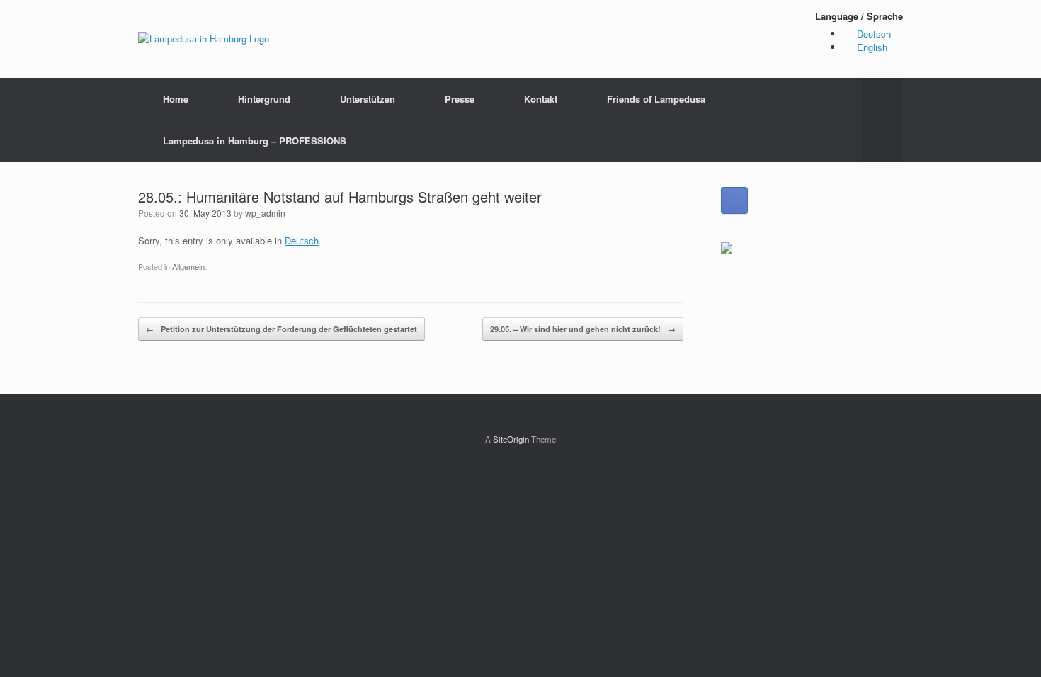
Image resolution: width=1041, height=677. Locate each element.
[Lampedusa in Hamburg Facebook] (734, 200)
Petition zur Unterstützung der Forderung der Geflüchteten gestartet (281, 329)
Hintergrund (264, 99)
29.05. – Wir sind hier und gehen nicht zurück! (583, 329)
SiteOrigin (511, 439)
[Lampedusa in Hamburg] (203, 39)
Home (175, 99)
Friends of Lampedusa (656, 99)
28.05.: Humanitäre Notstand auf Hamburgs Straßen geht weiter (340, 196)
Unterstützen (367, 99)
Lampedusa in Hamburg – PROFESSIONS (254, 140)
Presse (459, 99)
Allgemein (188, 266)
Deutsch (302, 240)
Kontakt (540, 99)
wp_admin (265, 213)
